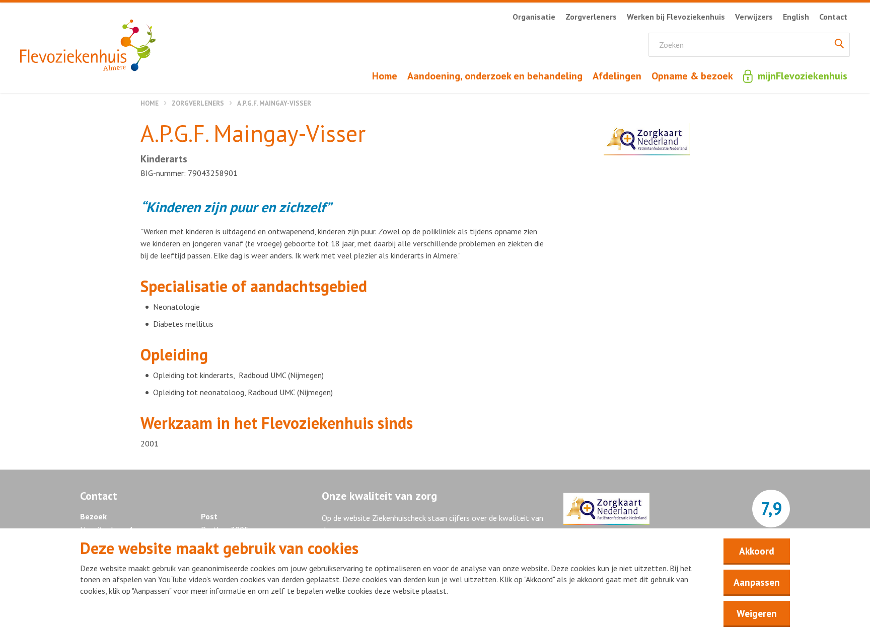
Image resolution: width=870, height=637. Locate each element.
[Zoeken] (839, 44)
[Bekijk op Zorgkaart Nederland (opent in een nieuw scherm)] (647, 139)
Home (149, 103)
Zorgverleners (198, 103)
